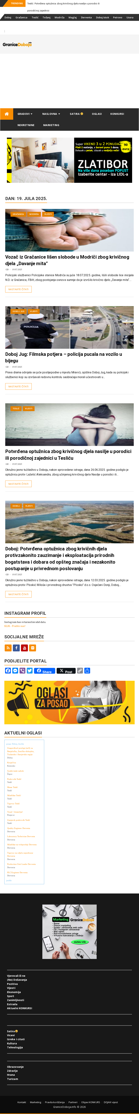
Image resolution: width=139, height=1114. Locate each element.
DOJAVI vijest (111, 1102)
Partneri (73, 1102)
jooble (9, 880)
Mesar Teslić (12, 787)
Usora (130, 17)
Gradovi (24, 114)
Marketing (51, 125)
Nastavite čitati (18, 289)
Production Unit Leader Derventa (21, 864)
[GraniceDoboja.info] (6, 114)
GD (7, 269)
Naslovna (49, 114)
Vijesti (48, 214)
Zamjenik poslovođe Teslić (18, 820)
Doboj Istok (102, 17)
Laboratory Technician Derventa (21, 836)
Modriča (59, 17)
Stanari (9, 24)
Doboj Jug (23, 24)
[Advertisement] (69, 80)
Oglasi (97, 114)
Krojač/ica (11, 762)
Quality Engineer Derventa (18, 828)
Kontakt (22, 1102)
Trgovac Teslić (13, 803)
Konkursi (38, 24)
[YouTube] (24, 647)
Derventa (86, 17)
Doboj (8, 17)
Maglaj (73, 17)
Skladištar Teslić (14, 795)
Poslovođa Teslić (14, 779)
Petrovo (117, 17)
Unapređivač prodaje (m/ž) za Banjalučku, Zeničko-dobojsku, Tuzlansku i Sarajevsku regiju (20, 751)
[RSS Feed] (8, 647)
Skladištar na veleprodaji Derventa (22, 844)
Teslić (35, 17)
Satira (75, 114)
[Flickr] (32, 647)
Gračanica (22, 17)
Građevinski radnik (15, 771)
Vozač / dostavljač (15, 812)
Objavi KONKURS (90, 1102)
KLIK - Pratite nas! (14, 626)
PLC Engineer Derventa (17, 872)
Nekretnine (26, 125)
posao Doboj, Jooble (15, 744)
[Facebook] (16, 647)
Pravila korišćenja (55, 1102)
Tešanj (46, 17)
